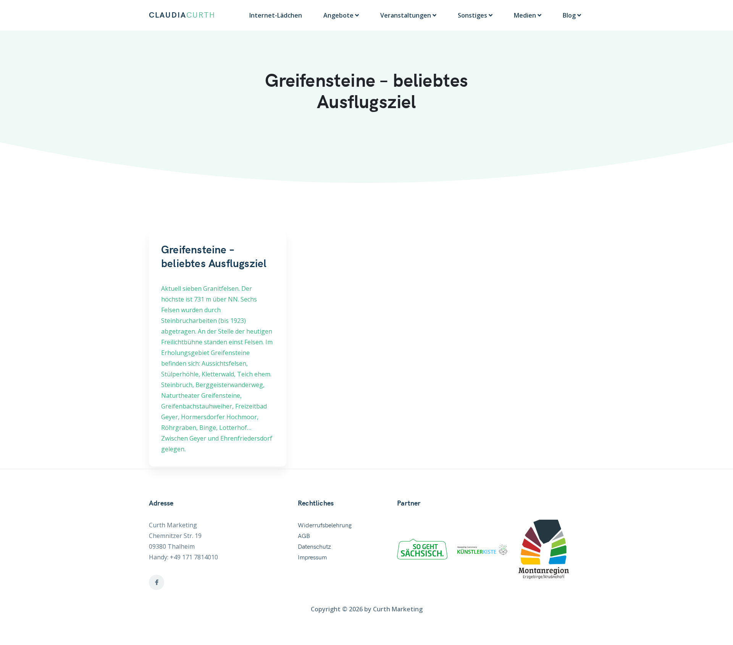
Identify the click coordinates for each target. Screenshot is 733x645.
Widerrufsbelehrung (325, 525)
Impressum (312, 557)
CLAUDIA (182, 15)
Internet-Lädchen (275, 15)
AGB (304, 536)
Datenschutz (314, 546)
